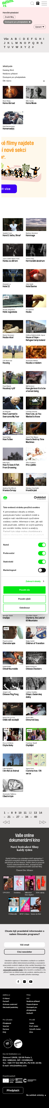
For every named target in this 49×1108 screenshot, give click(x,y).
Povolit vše (24, 590)
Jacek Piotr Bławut (32, 437)
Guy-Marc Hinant (31, 615)
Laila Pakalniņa (8, 768)
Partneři (6, 1001)
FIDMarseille (13, 914)
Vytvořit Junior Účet (35, 1030)
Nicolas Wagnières (9, 309)
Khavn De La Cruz (9, 717)
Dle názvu (7, 81)
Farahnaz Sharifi (31, 743)
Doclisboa (17, 892)
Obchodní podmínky (10, 1007)
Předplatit (13, 1090)
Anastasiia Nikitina (32, 360)
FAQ (4, 1032)
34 (26, 816)
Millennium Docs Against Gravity (29, 894)
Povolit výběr (24, 599)
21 (8, 816)
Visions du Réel (36, 914)
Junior (31, 1023)
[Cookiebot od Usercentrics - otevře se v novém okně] (34, 498)
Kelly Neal (6, 462)
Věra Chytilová (31, 462)
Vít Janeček (30, 309)
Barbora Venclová (32, 233)
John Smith (29, 284)
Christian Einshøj (31, 411)
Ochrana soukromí (10, 1004)
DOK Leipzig (40, 892)
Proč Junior (33, 1026)
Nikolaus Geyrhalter (32, 488)
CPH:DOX (6, 892)
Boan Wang (6, 101)
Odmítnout (24, 608)
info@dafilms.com (18, 1066)
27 (17, 816)
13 (35, 812)
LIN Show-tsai (7, 360)
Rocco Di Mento (8, 743)
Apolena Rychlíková (9, 488)
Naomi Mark (7, 437)
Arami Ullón (29, 717)
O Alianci (6, 998)
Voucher (6, 1026)
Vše (6, 38)
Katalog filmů (8, 70)
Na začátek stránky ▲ (36, 1095)
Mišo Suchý (30, 101)
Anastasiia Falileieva (9, 794)
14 (40, 812)
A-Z (28, 998)
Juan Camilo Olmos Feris (11, 258)
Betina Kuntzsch (31, 666)
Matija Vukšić (30, 641)
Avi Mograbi (6, 411)
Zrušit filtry (9, 17)
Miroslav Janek (8, 615)
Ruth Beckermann (9, 126)
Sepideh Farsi (7, 233)
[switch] (42, 553)
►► (35, 822)
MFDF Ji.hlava (24, 914)
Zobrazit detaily (33, 581)
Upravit (38, 27)
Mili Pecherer (30, 386)
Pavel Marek (7, 386)
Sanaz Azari (30, 768)
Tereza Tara (30, 258)
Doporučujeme (32, 1004)
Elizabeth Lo (7, 284)
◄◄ (13, 822)
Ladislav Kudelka (31, 692)
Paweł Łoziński (8, 641)
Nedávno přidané (10, 74)
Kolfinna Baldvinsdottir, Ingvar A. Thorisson (35, 335)
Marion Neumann (8, 335)
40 (35, 816)
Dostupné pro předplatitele (14, 77)
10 (20, 812)
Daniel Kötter (7, 666)
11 (25, 812)
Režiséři (30, 1013)
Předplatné (7, 1023)
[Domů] (8, 3)
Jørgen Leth (7, 692)
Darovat (6, 1029)
